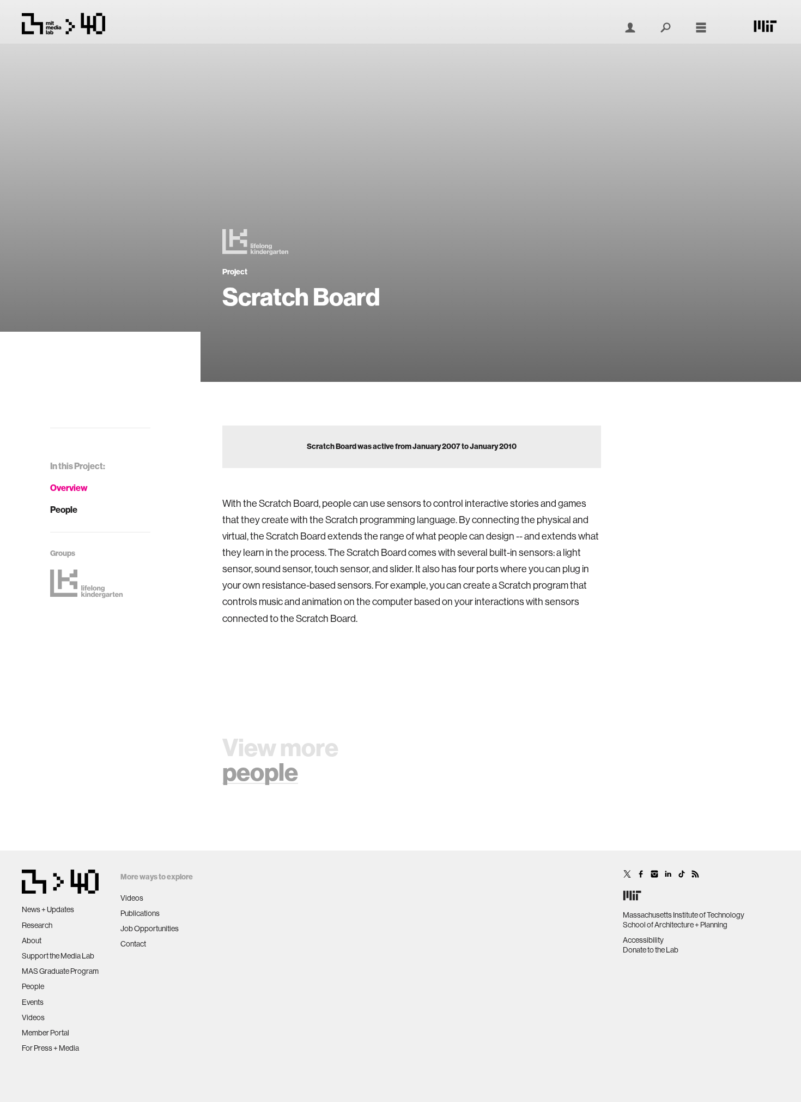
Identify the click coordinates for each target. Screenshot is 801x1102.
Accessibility (643, 940)
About (31, 940)
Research (37, 925)
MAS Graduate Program (60, 971)
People (63, 510)
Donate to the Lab (650, 949)
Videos (33, 1017)
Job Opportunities (149, 928)
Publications (140, 913)
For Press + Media (50, 1048)
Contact (133, 943)
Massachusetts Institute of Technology (683, 915)
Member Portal (45, 1032)
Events (33, 1002)
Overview (69, 488)
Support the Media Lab (58, 955)
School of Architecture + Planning (675, 924)
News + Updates (48, 909)
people (260, 772)
